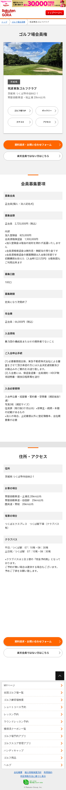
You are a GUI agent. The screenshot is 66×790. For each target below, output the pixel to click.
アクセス (47, 122)
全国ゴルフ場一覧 (14, 692)
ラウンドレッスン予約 (16, 721)
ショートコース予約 (15, 707)
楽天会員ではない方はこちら (33, 156)
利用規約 (48, 772)
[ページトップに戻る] (59, 675)
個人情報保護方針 (33, 772)
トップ (4, 22)
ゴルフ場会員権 (18, 22)
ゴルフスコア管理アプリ (17, 743)
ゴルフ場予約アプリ (15, 736)
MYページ (9, 685)
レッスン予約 (11, 714)
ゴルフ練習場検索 (14, 699)
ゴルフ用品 (10, 757)
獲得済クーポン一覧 (15, 728)
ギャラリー (47, 111)
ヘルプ (7, 765)
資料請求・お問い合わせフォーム (33, 144)
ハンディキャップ (14, 750)
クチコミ (20, 122)
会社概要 (18, 772)
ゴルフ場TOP (20, 111)
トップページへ (54, 12)
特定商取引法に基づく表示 (33, 776)
